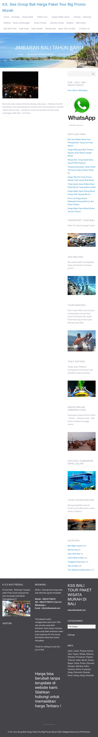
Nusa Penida (40, 23)
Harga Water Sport (60, 17)
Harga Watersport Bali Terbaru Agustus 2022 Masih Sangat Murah (80, 153)
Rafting (7, 23)
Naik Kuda (24, 28)
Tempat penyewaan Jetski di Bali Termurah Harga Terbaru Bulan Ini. (81, 170)
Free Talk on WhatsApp (77, 90)
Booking (15, 17)
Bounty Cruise (57, 23)
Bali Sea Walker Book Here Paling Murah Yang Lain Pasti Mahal (80, 142)
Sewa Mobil (27, 17)
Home (6, 17)
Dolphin (70, 23)
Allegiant (66, 732)
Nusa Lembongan (21, 23)
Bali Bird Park (10, 28)
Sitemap (71, 635)
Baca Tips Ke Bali (66, 28)
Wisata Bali (50, 28)
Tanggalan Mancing (76, 562)
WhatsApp (40, 605)
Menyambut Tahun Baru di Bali (40, 54)
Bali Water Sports (75, 546)
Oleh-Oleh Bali (74, 554)
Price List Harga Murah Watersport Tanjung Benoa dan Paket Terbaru (81, 201)
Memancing (73, 550)
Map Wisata (37, 28)
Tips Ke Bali (73, 566)
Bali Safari (81, 23)
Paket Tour (42, 17)
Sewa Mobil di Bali (76, 558)
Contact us (84, 28)
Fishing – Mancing (82, 17)
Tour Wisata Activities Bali (79, 570)
